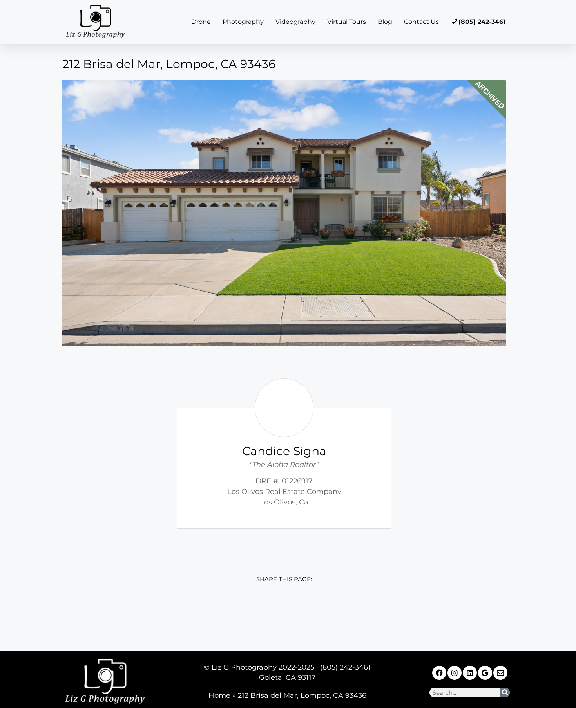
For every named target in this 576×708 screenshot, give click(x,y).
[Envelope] (500, 673)
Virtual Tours (346, 21)
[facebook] (231, 611)
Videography (295, 21)
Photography (243, 21)
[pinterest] (336, 611)
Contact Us (421, 21)
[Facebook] (439, 673)
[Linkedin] (470, 673)
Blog (385, 21)
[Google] (485, 673)
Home (219, 695)
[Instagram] (454, 673)
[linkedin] (301, 611)
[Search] (505, 692)
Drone (201, 21)
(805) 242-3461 (481, 21)
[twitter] (266, 611)
